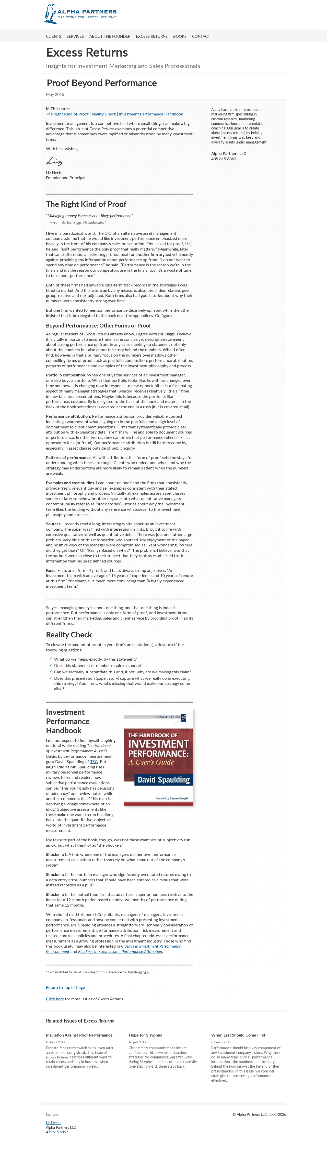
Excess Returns (152, 36)
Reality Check (104, 114)
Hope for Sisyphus (145, 1035)
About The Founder (109, 36)
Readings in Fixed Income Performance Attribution (120, 952)
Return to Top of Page (65, 988)
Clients (53, 36)
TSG (94, 762)
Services (75, 36)
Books (179, 36)
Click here (55, 999)
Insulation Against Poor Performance (79, 1035)
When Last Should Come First (238, 1035)
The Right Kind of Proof (67, 114)
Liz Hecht (53, 1123)
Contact (201, 36)
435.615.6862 (57, 1132)
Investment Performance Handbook (151, 114)
